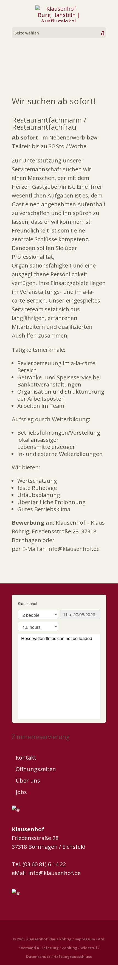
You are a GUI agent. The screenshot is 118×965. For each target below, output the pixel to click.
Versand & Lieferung (40, 947)
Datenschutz (38, 956)
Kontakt (26, 757)
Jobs (21, 792)
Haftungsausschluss (73, 956)
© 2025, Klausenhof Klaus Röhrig (42, 939)
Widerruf (88, 947)
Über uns (28, 780)
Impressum (85, 939)
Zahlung (69, 947)
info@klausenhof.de (54, 873)
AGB (102, 939)
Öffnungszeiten (36, 769)
